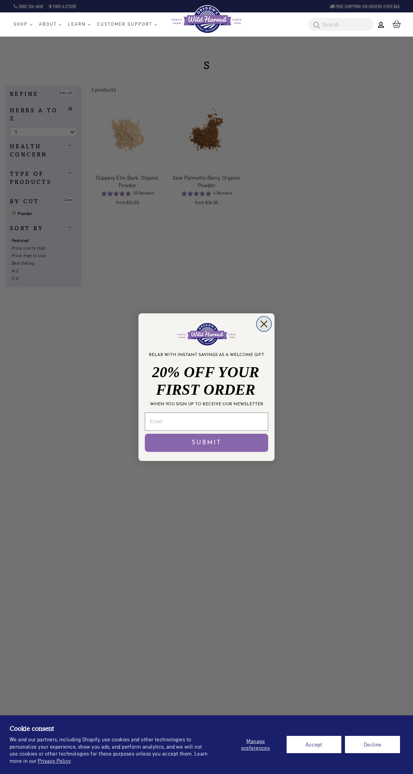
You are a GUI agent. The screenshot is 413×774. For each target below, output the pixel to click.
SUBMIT (207, 443)
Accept (314, 744)
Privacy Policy (54, 761)
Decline (373, 744)
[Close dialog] (264, 323)
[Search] (314, 25)
